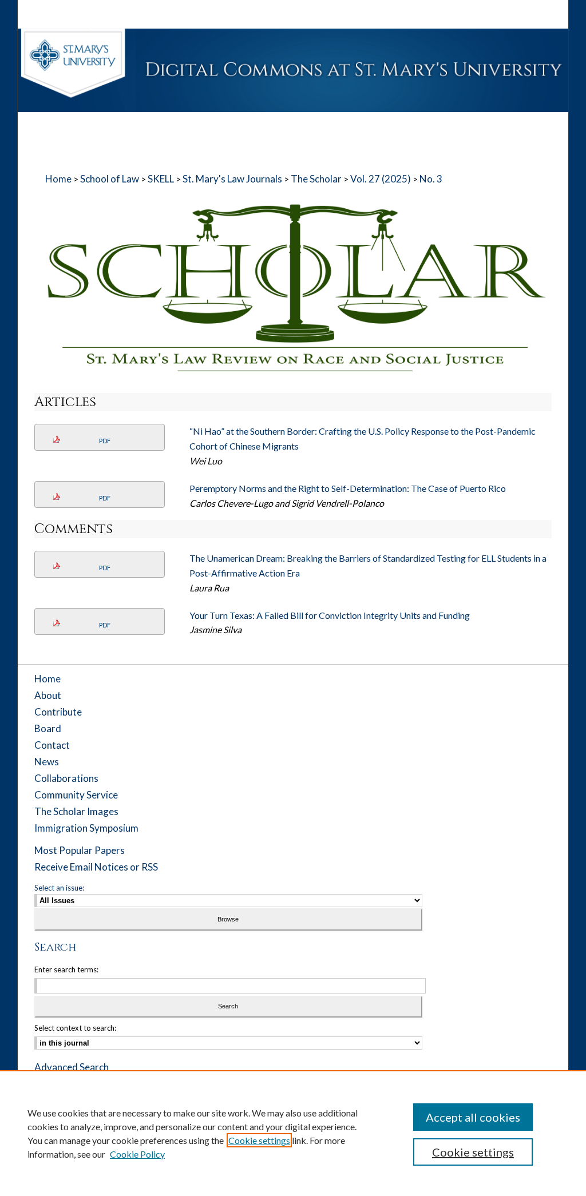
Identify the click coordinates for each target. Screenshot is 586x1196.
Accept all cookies (473, 1117)
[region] (293, 1133)
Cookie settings (259, 1140)
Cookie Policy (137, 1154)
